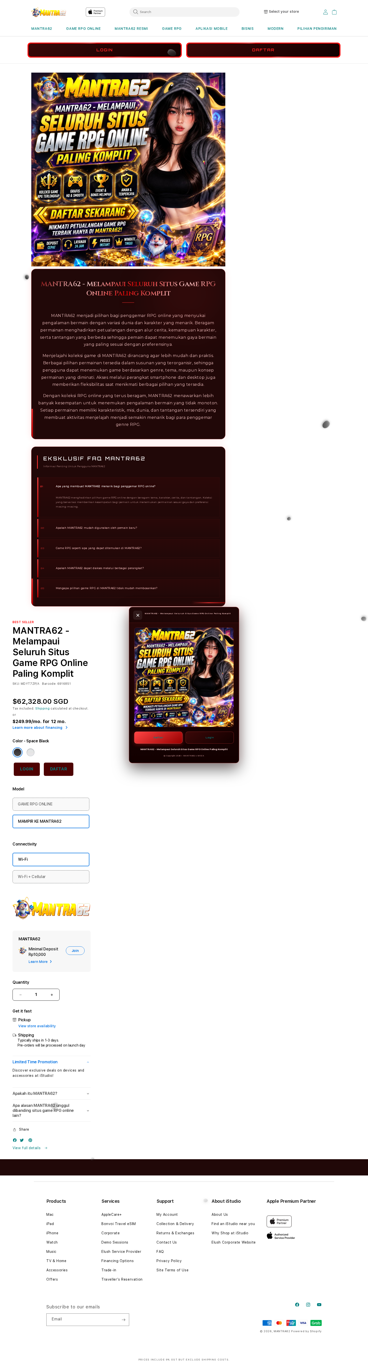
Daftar (158, 737)
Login (210, 737)
